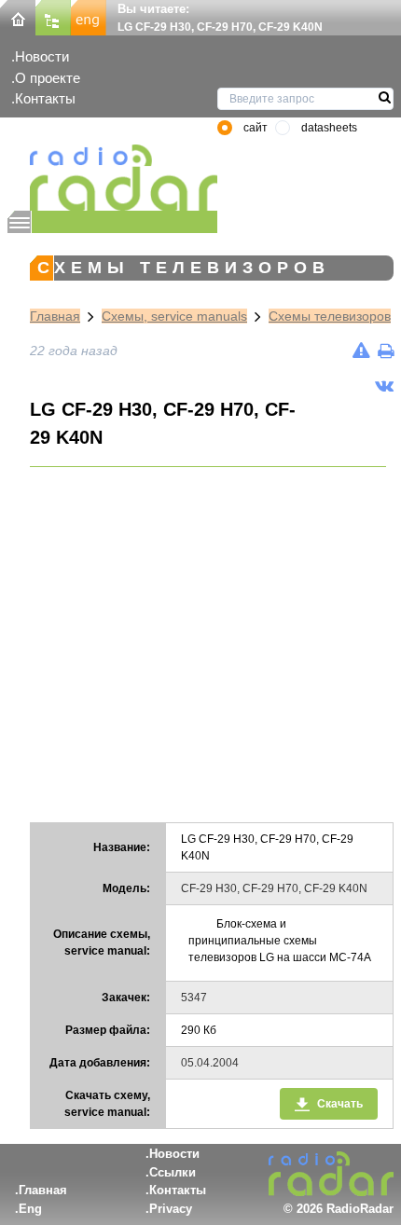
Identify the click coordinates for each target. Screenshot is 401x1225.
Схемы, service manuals (174, 316)
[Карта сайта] (53, 16)
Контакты (45, 98)
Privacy (170, 1209)
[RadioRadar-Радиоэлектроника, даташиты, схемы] (17, 16)
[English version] (88, 16)
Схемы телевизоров (330, 316)
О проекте (47, 78)
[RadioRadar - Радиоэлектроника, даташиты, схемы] (112, 178)
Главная (55, 316)
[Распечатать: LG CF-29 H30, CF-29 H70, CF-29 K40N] (386, 350)
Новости (42, 56)
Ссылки (172, 1172)
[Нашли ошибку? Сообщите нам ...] (361, 350)
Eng (30, 1209)
